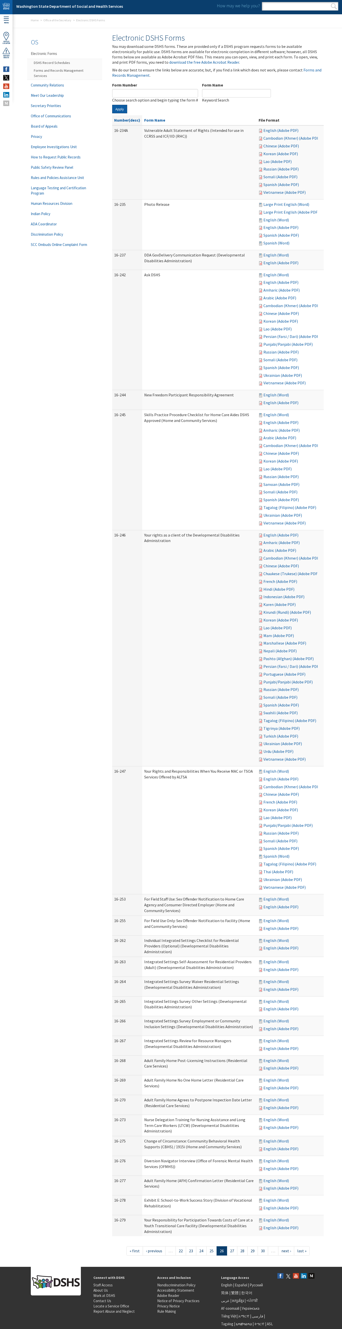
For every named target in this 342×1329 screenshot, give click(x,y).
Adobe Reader (168, 1295)
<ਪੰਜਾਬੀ (252, 1300)
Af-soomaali (230, 1308)
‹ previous (154, 1250)
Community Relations (47, 85)
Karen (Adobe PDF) (279, 604)
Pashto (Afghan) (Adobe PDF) (288, 658)
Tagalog (227, 1323)
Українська (250, 1308)
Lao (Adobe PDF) (277, 161)
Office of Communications (51, 116)
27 (232, 1250)
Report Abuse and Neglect (114, 1311)
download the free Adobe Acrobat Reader (204, 62)
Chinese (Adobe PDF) (281, 145)
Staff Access (103, 1285)
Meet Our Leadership (47, 95)
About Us (100, 1290)
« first (135, 1250)
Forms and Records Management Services (58, 73)
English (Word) (276, 219)
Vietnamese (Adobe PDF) (284, 192)
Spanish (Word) (276, 242)
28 (242, 1250)
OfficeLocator (6, 42)
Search (333, 6)
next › (286, 1250)
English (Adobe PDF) (280, 130)
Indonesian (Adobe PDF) (283, 596)
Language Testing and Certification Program (58, 191)
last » (301, 1250)
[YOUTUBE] (6, 86)
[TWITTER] (6, 77)
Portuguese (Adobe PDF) (284, 674)
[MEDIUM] (6, 103)
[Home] (6, 7)
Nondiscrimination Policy (176, 1285)
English (227, 1285)
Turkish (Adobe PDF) (280, 736)
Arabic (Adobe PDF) (279, 297)
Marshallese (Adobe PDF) (284, 643)
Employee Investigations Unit (54, 146)
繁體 (235, 1292)
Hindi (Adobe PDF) (278, 589)
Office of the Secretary (57, 20)
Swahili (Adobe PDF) (280, 712)
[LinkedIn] (303, 1276)
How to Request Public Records (56, 157)
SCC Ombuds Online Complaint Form (59, 244)
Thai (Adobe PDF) (278, 871)
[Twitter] (288, 1276)
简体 (225, 1292)
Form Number (124, 84)
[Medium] (311, 1276)
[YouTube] (295, 1276)
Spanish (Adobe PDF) (281, 184)
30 (263, 1250)
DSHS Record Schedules (52, 62)
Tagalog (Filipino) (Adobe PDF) (289, 507)
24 (201, 1250)
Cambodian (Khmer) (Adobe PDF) (291, 138)
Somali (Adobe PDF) (280, 176)
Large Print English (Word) (286, 204)
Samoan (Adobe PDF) (281, 484)
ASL (270, 1323)
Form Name (212, 84)
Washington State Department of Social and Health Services (69, 6)
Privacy (36, 136)
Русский (256, 1285)
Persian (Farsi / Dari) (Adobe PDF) (291, 336)
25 (212, 1250)
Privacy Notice (168, 1306)
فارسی (257, 1316)
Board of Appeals (44, 126)
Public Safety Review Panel (52, 167)
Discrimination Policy (47, 234)
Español (241, 1285)
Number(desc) (127, 120)
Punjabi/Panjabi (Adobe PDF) (288, 344)
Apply (119, 109)
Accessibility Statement (175, 1290)
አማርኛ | (244, 1316)
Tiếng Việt (229, 1316)
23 (191, 1250)
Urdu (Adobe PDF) (278, 751)
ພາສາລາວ (244, 1323)
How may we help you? (238, 5)
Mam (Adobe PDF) (278, 635)
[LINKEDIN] (6, 95)
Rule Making (166, 1311)
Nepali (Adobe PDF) (280, 650)
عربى (225, 1300)
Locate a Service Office (111, 1306)
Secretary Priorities (46, 105)
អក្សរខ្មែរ (238, 1300)
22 (181, 1250)
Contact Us (102, 1300)
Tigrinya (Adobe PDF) (281, 728)
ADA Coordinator (44, 224)
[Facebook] (280, 1276)
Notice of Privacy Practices (178, 1300)
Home (35, 20)
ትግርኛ (259, 1323)
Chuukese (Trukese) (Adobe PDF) (291, 573)
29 (253, 1250)
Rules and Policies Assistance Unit (57, 177)
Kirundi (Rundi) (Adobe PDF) (287, 612)
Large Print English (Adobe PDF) (291, 212)
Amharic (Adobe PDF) (281, 290)
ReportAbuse (6, 57)
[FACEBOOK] (6, 69)
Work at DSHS (104, 1295)
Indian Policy (40, 213)
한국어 (246, 1292)
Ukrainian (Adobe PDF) (282, 375)
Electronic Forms (44, 53)
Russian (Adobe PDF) (281, 168)
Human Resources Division (51, 203)
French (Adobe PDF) (280, 581)
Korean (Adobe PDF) (280, 153)
